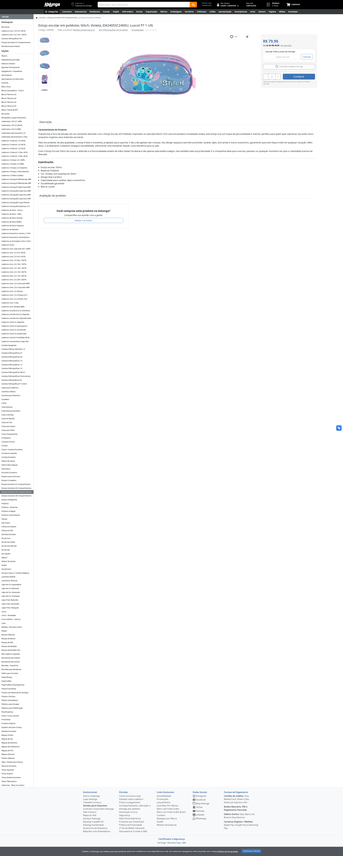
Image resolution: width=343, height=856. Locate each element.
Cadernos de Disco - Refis (11, 214)
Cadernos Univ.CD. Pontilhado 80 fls (15, 337)
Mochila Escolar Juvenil (10, 662)
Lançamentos (163, 802)
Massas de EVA (7, 642)
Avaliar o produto (83, 220)
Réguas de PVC (7, 750)
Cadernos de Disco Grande (12, 218)
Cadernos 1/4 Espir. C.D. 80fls (12, 164)
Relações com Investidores (96, 831)
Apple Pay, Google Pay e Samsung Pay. (241, 825)
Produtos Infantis (8, 723)
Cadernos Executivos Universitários (15, 237)
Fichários (5, 503)
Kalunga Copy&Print (93, 821)
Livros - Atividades (8, 615)
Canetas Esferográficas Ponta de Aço (16, 376)
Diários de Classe (8, 461)
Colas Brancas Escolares (10, 411)
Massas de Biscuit (8, 638)
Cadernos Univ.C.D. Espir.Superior (14, 326)
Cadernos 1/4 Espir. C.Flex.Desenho (15, 171)
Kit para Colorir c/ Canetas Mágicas (15, 573)
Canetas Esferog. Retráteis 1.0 (13, 349)
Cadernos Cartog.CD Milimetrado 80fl (16, 183)
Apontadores (6, 75)
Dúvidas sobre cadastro (131, 799)
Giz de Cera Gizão (8, 542)
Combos (161, 815)
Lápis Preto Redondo (9, 600)
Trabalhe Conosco (92, 802)
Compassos (6, 438)
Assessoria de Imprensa (95, 828)
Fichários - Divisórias (9, 507)
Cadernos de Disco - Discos (12, 210)
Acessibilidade (164, 795)
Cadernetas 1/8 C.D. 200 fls (11, 125)
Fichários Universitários (10, 515)
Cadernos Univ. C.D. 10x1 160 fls (13, 34)
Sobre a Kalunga (91, 795)
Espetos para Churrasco (10, 476)
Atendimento (206, 5)
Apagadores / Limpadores (11, 71)
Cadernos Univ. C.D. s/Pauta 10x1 (14, 299)
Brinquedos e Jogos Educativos (13, 117)
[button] (44, 40)
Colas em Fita (6, 422)
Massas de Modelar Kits (10, 650)
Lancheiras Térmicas (9, 580)
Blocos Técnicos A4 (8, 102)
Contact (4, 445)
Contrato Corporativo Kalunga (98, 808)
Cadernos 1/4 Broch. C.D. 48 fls (13, 140)
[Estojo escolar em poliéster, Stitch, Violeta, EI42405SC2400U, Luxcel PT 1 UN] (45, 40)
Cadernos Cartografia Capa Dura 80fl (16, 194)
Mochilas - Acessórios (9, 665)
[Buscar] (193, 4)
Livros (3, 611)
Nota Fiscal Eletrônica (130, 818)
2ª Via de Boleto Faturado (132, 828)
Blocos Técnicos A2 (8, 94)
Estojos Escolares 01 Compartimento (16, 42)
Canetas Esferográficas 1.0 (11, 360)
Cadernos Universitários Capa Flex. (15, 341)
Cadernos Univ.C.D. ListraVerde (13, 330)
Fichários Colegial (8, 511)
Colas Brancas (6, 407)
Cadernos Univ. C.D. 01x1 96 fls (13, 256)
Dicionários (5, 469)
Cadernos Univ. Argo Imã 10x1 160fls (15, 249)
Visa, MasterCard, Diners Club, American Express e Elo (236, 799)
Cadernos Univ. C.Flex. (10, 303)
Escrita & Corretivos (9, 472)
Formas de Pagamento (236, 792)
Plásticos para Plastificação (12, 708)
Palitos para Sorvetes (9, 673)
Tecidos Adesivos (8, 758)
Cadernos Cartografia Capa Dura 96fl (16, 198)
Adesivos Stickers (8, 63)
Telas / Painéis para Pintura (12, 762)
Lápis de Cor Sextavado (10, 592)
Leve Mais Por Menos (167, 805)
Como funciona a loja (130, 795)
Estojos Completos (8, 480)
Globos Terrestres (8, 561)
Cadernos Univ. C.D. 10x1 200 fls (13, 272)
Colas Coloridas (7, 415)
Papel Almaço (6, 677)
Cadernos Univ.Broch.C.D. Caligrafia (15, 314)
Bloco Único (6, 86)
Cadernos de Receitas (9, 229)
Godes (4, 565)
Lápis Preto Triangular (10, 607)
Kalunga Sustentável (93, 824)
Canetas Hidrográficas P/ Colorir (14, 384)
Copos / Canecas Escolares (11, 449)
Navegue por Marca (167, 818)
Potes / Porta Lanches (10, 716)
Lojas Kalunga (90, 799)
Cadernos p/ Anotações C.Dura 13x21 (16, 241)
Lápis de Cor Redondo (10, 588)
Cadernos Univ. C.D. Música (12, 291)
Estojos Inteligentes (9, 499)
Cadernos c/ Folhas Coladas (12, 175)
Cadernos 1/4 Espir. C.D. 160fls (13, 160)
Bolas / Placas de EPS (9, 110)
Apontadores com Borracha (12, 79)
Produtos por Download (131, 821)
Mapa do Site (89, 815)
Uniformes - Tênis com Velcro (12, 785)
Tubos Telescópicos (9, 781)
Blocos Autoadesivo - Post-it (12, 90)
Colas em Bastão (8, 418)
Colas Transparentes (9, 434)
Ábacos (4, 56)
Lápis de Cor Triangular (10, 596)
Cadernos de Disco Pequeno (12, 225)
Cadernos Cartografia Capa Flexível (15, 202)
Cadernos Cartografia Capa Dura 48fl (16, 191)
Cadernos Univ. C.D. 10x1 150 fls (13, 264)
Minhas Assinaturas (167, 824)
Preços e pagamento (129, 802)
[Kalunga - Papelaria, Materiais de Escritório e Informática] (52, 5)
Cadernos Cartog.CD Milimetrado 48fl (16, 179)
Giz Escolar (5, 550)
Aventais (4, 83)
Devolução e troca (128, 812)
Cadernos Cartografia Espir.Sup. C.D (15, 206)
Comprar (299, 76)
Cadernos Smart (7, 245)
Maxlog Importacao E (84, 29)
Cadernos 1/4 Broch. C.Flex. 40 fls (14, 152)
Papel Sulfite (6, 681)
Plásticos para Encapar (10, 704)
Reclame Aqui (174, 842)
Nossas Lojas (207, 3)
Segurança (124, 815)
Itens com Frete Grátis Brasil (171, 812)
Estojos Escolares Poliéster (90, 17)
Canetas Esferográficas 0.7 (11, 353)
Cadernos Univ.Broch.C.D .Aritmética (15, 310)
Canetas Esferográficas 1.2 (11, 364)
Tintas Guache (7, 773)
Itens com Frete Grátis (168, 808)
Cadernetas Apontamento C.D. (13, 133)
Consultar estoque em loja (291, 66)
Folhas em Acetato (8, 526)
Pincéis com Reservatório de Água (14, 692)
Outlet (160, 821)
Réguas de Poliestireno (10, 746)
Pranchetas (5, 719)
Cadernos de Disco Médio (11, 222)
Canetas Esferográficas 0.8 (11, 357)
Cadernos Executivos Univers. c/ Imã (15, 233)
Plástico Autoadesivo (9, 700)
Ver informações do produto (113, 29)
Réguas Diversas (7, 754)
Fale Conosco (89, 812)
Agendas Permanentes (10, 67)
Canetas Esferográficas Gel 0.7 (13, 372)
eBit (184, 842)
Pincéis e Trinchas (8, 696)
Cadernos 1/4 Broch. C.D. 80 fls (13, 144)
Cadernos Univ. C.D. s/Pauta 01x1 (14, 295)
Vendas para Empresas (95, 805)
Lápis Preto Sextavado (10, 604)
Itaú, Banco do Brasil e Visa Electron (239, 816)
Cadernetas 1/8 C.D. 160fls (11, 121)
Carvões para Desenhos (10, 395)
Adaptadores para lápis (10, 59)
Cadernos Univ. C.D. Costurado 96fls (15, 287)
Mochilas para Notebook (11, 669)
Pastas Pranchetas (8, 688)
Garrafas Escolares (8, 534)
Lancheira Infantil (8, 576)
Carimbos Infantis (8, 391)
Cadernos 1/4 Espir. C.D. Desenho (14, 168)
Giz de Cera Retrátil (8, 546)
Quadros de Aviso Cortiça (11, 727)
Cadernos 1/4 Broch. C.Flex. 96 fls (14, 156)
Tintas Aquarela (7, 770)
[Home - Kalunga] (37, 17)
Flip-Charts (5, 523)
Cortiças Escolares (8, 457)
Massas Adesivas (8, 634)
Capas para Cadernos (9, 387)
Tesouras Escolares (8, 766)
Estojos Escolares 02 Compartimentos (16, 488)
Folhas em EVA (7, 530)
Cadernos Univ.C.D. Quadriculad (13, 333)
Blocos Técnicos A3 (8, 98)
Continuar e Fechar (251, 851)
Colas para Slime (7, 430)
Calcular (307, 56)
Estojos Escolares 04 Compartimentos (16, 496)
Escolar (43, 17)
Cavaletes (5, 399)
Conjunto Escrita (8, 441)
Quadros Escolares (8, 731)
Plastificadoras (7, 712)
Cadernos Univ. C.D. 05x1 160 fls (13, 260)
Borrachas (5, 27)
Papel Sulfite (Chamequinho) (12, 685)
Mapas (4, 631)
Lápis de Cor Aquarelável (11, 584)
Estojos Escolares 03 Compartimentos (16, 492)
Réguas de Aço (7, 739)
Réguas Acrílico (7, 735)
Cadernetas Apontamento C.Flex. (14, 137)
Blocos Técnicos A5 (8, 106)
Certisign (161, 842)
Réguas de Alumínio (9, 742)
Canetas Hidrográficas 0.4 (11, 38)
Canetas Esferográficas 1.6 (11, 368)
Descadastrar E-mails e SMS (133, 831)
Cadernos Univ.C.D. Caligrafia (12, 322)
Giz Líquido (5, 553)
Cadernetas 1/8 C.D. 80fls (11, 129)
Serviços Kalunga (91, 818)
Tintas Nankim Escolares (11, 777)
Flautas (4, 519)
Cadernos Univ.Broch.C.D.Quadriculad (16, 318)
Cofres (4, 403)
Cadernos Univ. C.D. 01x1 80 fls (13, 31)
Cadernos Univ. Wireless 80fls (13, 306)
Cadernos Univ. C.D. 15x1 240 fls (13, 276)
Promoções (162, 799)
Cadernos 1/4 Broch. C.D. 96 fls (13, 148)
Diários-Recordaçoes (9, 465)
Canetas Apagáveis (8, 345)
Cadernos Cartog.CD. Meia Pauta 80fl (16, 187)
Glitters (4, 557)
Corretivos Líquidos (9, 453)
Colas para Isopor (8, 426)
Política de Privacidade (130, 824)
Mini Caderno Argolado (10, 654)
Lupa (3, 623)
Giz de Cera (5, 538)
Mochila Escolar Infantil (10, 46)
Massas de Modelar (9, 646)
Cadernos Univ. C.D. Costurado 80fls (15, 283)
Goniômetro (6, 569)
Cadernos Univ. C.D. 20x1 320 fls (13, 279)
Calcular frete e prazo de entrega (280, 51)
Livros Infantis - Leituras (10, 619)
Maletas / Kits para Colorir (11, 627)
